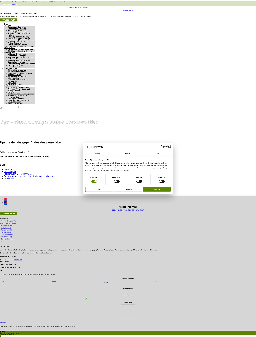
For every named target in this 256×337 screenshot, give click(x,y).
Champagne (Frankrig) (17, 29)
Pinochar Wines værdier (8, 223)
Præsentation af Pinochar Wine (18, 174)
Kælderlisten (9, 48)
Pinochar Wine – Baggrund (19, 89)
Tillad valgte (128, 189)
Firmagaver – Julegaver (17, 76)
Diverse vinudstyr (15, 84)
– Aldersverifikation (6, 232)
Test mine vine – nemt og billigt (21, 94)
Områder (8, 25)
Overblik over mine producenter (21, 46)
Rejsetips (12, 83)
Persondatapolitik (15, 103)
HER (18, 267)
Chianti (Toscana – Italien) (18, 37)
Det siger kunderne (16, 99)
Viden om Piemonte (16, 59)
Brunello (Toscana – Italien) (19, 32)
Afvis (99, 189)
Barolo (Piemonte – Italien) (19, 38)
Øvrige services (10, 68)
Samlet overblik (14, 67)
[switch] (117, 181)
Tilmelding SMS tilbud (17, 72)
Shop (6, 24)
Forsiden (8, 169)
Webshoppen (10, 171)
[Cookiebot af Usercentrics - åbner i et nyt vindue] (162, 146)
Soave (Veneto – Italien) (17, 45)
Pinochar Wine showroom (18, 87)
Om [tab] (158, 153)
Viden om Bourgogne (17, 54)
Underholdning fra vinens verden (21, 64)
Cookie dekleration (7, 234)
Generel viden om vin (16, 62)
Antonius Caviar (14, 75)
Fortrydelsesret (6, 228)
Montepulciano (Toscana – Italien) (19, 34)
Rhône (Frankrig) (15, 43)
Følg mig (11, 92)
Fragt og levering (6, 236)
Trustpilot (3, 322)
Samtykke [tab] (98, 153)
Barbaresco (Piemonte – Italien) (21, 40)
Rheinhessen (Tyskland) (18, 41)
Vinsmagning (13, 78)
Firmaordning (13, 81)
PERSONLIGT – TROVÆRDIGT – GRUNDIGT (128, 210)
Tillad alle (157, 189)
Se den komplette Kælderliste (20, 49)
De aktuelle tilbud (11, 178)
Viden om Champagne (17, 56)
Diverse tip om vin (15, 65)
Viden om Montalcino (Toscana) (21, 57)
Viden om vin (9, 52)
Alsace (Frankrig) (15, 30)
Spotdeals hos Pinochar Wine (20, 73)
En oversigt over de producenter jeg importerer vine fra (28, 176)
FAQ (2, 241)
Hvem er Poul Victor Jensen (19, 100)
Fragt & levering (14, 102)
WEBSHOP (8, 19)
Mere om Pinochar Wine (8, 221)
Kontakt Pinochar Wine (17, 95)
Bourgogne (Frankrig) (17, 27)
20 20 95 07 (18, 260)
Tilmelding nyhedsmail (17, 70)
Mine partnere (14, 91)
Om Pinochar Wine (11, 86)
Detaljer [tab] (128, 153)
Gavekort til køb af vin (17, 80)
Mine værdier (13, 97)
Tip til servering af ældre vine (20, 51)
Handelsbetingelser (7, 225)
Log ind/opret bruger (9, 4)
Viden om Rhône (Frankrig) (19, 60)
